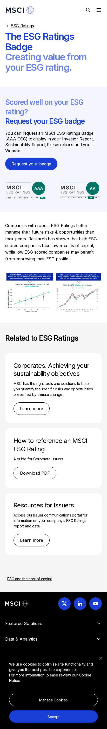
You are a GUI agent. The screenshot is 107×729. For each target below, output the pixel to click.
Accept (53, 716)
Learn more (31, 408)
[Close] (100, 658)
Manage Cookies (53, 700)
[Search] (88, 10)
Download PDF (35, 473)
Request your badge (31, 163)
